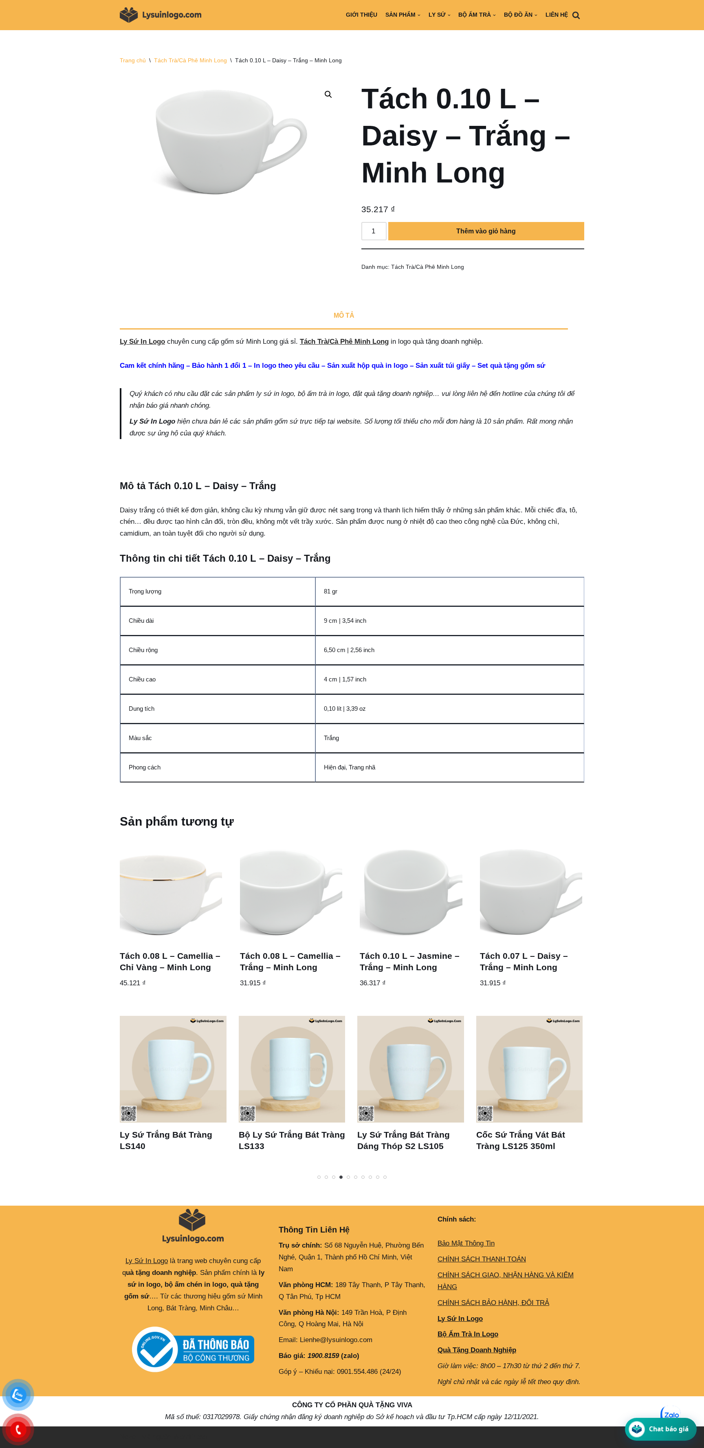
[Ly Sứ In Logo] (162, 15)
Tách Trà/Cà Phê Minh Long (190, 60)
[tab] (344, 316)
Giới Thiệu (361, 15)
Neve (128, 1437)
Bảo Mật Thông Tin (466, 1243)
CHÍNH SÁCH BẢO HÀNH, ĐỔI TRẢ (493, 1303)
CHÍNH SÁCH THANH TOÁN (482, 1259)
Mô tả (344, 315)
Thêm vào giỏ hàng (486, 231)
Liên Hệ (557, 15)
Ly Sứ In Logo (142, 341)
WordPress (190, 1437)
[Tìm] (576, 15)
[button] (328, 94)
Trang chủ (133, 60)
